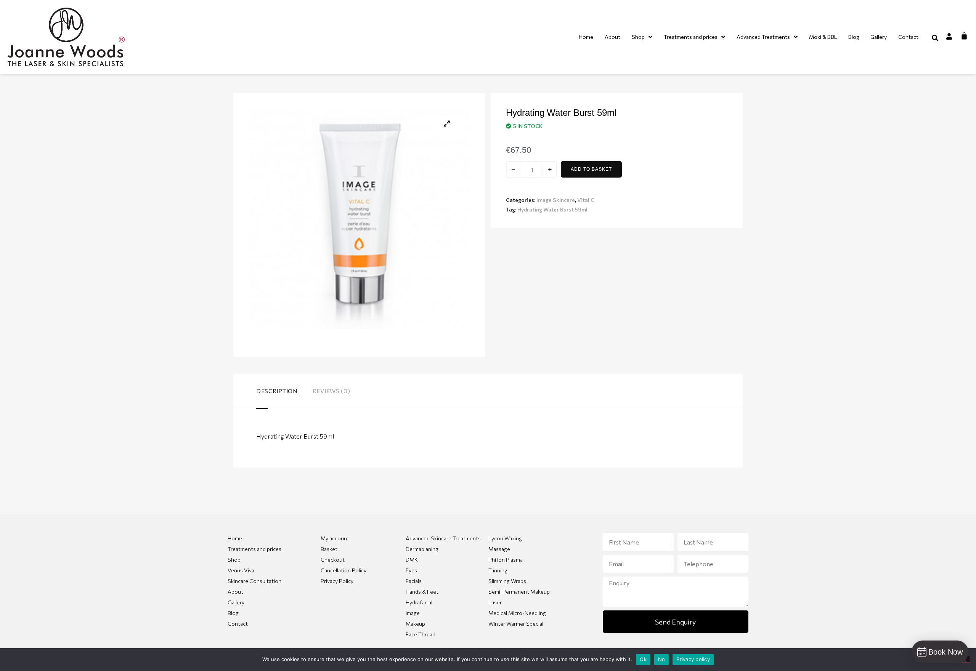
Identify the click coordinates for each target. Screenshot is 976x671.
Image (413, 613)
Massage (499, 549)
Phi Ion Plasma (505, 559)
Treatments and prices (254, 549)
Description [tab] (276, 391)
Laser (495, 602)
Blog (233, 613)
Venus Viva (241, 570)
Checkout (333, 559)
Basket (329, 549)
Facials (414, 581)
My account (335, 538)
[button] (935, 38)
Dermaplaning (422, 549)
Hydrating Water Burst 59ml (552, 209)
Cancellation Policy (343, 570)
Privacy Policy (337, 581)
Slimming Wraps (507, 581)
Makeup (415, 623)
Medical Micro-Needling (517, 613)
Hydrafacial (419, 602)
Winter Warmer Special (515, 623)
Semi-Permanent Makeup (519, 591)
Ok (643, 659)
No (661, 659)
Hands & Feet (422, 591)
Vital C (585, 200)
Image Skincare (555, 200)
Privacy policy (693, 659)
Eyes (411, 570)
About (235, 591)
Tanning (497, 570)
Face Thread (420, 634)
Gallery (236, 602)
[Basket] (964, 36)
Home (235, 538)
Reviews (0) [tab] (331, 391)
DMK (412, 559)
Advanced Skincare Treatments (443, 538)
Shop (234, 559)
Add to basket (591, 169)
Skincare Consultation (254, 581)
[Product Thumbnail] (447, 123)
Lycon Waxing (505, 538)
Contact (238, 623)
